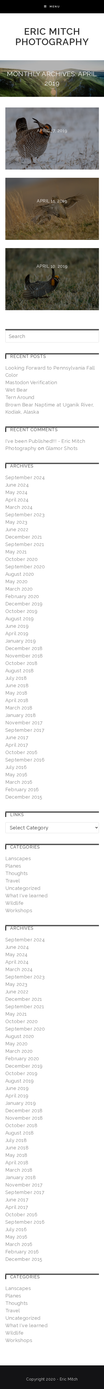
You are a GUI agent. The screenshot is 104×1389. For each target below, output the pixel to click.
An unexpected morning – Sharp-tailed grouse (52, 211)
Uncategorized (23, 888)
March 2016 (19, 782)
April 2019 (17, 633)
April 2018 (17, 700)
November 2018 (24, 656)
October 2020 (21, 559)
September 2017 (25, 730)
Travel (12, 881)
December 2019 (24, 604)
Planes (13, 866)
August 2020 (19, 574)
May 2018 (16, 693)
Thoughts (16, 873)
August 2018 (19, 670)
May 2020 (16, 581)
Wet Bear (16, 390)
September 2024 (25, 477)
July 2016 (16, 767)
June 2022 (17, 529)
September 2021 (24, 544)
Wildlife (14, 903)
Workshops (19, 910)
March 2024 (19, 507)
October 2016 (21, 752)
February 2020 (22, 596)
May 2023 (16, 522)
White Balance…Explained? (52, 140)
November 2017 (24, 722)
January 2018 (20, 715)
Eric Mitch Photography (52, 36)
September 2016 (25, 760)
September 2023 (25, 514)
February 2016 (22, 789)
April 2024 (17, 500)
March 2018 (19, 708)
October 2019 (21, 611)
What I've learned (26, 895)
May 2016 (16, 774)
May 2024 (16, 492)
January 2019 (20, 641)
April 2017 (16, 745)
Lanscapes (18, 858)
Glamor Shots (62, 448)
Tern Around (19, 397)
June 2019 (17, 626)
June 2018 (17, 685)
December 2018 (24, 648)
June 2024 (17, 485)
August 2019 (19, 618)
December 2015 (23, 797)
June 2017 (17, 737)
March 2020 (19, 589)
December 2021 (23, 537)
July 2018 (16, 678)
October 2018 (21, 663)
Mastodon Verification (31, 382)
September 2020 (25, 566)
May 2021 (16, 552)
